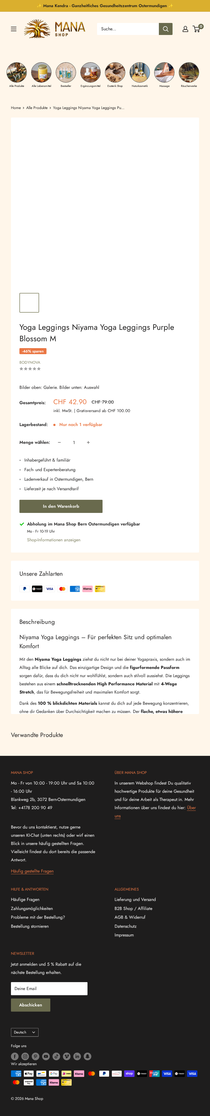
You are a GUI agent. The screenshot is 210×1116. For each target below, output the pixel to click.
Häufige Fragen (25, 899)
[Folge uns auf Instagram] (25, 1056)
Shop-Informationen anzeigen (53, 540)
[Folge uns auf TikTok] (56, 1056)
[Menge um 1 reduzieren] (59, 442)
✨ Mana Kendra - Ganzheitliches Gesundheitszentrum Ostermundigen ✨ (105, 6)
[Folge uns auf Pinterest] (35, 1056)
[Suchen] (166, 29)
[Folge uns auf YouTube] (46, 1056)
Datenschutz (125, 926)
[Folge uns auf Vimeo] (67, 1056)
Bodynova (29, 362)
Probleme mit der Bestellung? (38, 917)
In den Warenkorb (61, 506)
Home (16, 107)
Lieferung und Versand (135, 899)
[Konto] (185, 29)
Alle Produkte (37, 107)
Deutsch (20, 1032)
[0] (196, 29)
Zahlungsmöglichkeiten (32, 908)
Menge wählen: (34, 442)
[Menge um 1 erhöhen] (88, 442)
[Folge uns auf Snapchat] (87, 1056)
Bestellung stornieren (30, 926)
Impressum (124, 935)
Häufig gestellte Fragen (32, 871)
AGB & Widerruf (130, 917)
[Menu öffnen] (13, 29)
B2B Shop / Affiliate (133, 908)
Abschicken (30, 1005)
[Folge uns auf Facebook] (15, 1056)
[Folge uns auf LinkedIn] (77, 1056)
